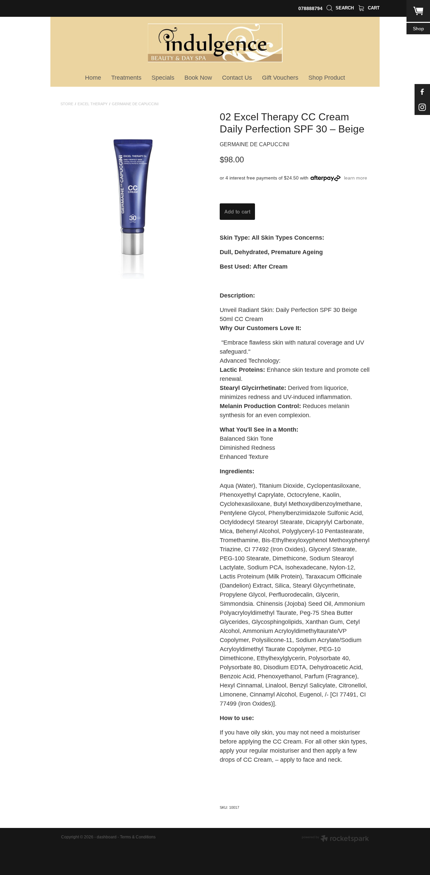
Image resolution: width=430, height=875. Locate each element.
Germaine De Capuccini (135, 104)
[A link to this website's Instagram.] (422, 107)
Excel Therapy (93, 104)
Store (66, 104)
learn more (355, 178)
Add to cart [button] (237, 212)
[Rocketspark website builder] (335, 839)
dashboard (107, 837)
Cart (373, 7)
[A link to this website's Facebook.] (422, 92)
